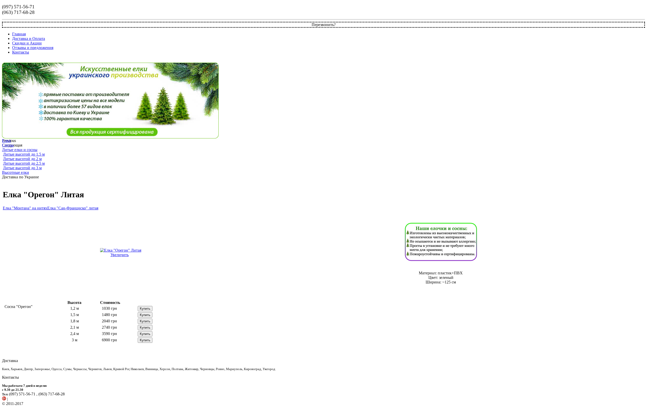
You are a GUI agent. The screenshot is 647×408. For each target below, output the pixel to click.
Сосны (8, 145)
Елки (6, 140)
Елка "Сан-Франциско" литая (72, 208)
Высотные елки (15, 172)
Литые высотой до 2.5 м (24, 163)
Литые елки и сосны (19, 150)
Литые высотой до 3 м (22, 168)
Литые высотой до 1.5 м (24, 154)
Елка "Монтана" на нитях (25, 208)
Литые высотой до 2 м (22, 159)
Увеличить (119, 255)
